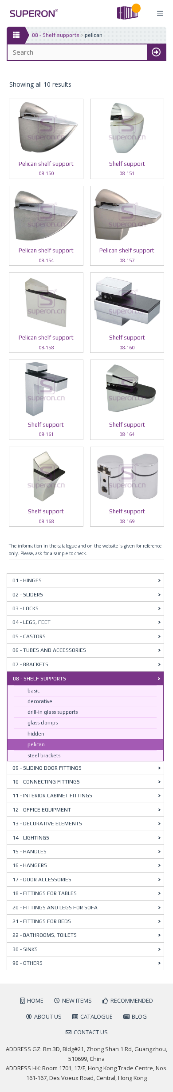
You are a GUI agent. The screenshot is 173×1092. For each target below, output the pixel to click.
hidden (36, 733)
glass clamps (43, 722)
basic (33, 690)
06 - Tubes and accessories (49, 650)
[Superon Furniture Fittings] (31, 13)
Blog (139, 1016)
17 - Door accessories (41, 879)
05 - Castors (29, 636)
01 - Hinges (27, 580)
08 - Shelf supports (55, 35)
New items (77, 1000)
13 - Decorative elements (47, 823)
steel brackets (44, 755)
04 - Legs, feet (31, 622)
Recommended (131, 1000)
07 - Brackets (30, 664)
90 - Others (27, 963)
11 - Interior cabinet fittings (52, 795)
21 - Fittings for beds (41, 921)
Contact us (91, 1032)
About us (48, 1016)
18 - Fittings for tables (44, 893)
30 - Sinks (25, 949)
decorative (40, 701)
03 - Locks (25, 608)
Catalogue (96, 1016)
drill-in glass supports (53, 712)
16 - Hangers (29, 865)
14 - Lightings (30, 838)
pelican (36, 744)
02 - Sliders (27, 595)
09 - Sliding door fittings (47, 768)
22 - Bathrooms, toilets (44, 935)
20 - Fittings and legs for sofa (55, 907)
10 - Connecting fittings (46, 782)
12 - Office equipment (41, 810)
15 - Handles (29, 851)
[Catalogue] (16, 35)
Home (35, 1000)
